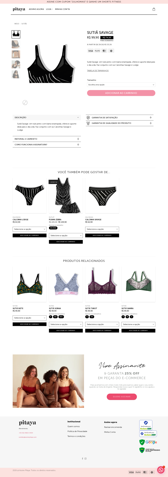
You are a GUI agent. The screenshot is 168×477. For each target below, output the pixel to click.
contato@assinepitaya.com (28, 437)
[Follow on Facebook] (83, 459)
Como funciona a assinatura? (31, 144)
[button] (153, 9)
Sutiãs (24, 24)
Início (17, 24)
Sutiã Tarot (91, 308)
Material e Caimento (26, 139)
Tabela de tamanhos (98, 70)
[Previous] (26, 67)
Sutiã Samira (127, 308)
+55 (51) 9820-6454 (26, 433)
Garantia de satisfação (105, 117)
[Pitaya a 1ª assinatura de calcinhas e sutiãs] (19, 9)
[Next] (74, 67)
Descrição (20, 117)
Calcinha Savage (93, 219)
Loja (48, 9)
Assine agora (36, 9)
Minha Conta (62, 9)
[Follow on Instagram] (85, 459)
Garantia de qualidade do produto (111, 123)
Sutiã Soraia (55, 308)
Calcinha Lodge (20, 219)
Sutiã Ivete (18, 308)
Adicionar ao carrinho (121, 93)
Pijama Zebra (55, 219)
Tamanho (91, 80)
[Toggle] (78, 117)
